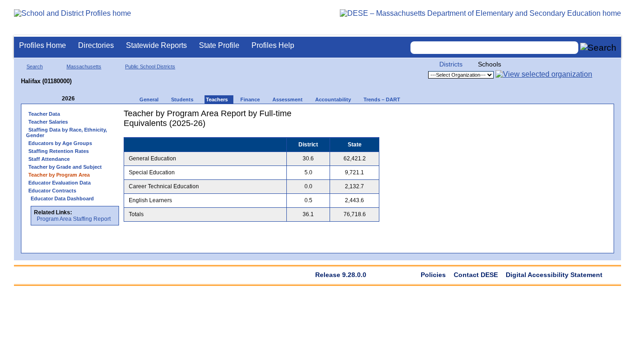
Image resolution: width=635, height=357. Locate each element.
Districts (451, 64)
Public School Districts (150, 66)
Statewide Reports (156, 45)
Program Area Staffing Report (74, 219)
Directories (96, 45)
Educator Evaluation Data (59, 182)
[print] (321, 117)
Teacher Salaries (48, 122)
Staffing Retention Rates (58, 151)
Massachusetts (83, 66)
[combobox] (494, 47)
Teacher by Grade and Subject (65, 167)
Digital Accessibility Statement (554, 274)
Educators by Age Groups (60, 143)
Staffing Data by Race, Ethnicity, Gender (66, 132)
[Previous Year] (55, 98)
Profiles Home (42, 45)
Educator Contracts (52, 190)
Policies (433, 274)
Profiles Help (272, 45)
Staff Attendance (49, 159)
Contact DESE (476, 274)
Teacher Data (44, 114)
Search (34, 66)
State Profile (219, 45)
